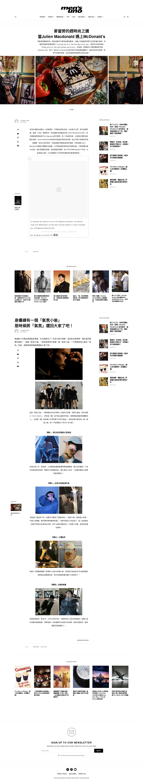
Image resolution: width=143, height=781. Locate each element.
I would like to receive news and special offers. (72, 755)
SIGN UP (99, 750)
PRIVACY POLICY (62, 774)
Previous (21, 80)
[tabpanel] (71, 80)
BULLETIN (35, 251)
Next (121, 80)
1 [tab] (72, 98)
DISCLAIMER (72, 774)
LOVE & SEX (44, 646)
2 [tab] (74, 98)
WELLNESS (36, 646)
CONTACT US (82, 774)
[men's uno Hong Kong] (71, 9)
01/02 (71, 109)
